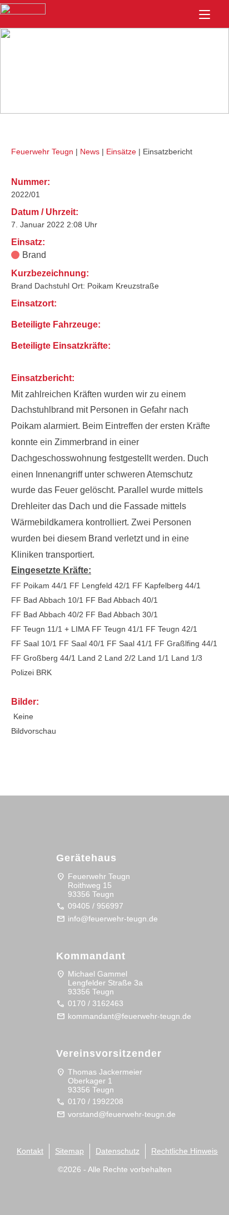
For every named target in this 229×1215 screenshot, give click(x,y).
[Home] (34, 23)
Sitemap (69, 1150)
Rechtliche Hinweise (186, 1150)
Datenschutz (118, 1150)
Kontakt (30, 1150)
